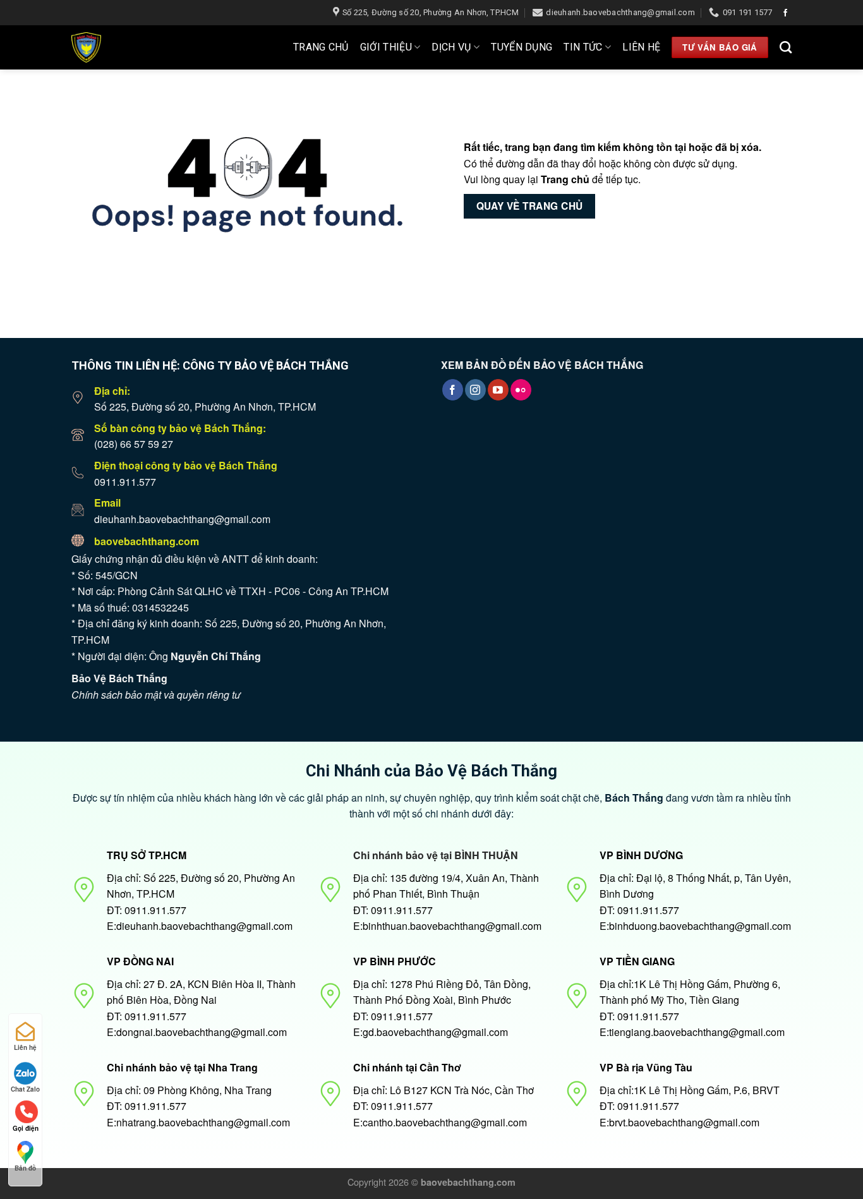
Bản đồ (25, 1168)
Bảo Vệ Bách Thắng (119, 678)
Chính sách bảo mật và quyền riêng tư (156, 694)
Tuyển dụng (521, 47)
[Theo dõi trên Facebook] (785, 13)
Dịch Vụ (451, 47)
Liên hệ (641, 47)
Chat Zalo (25, 1089)
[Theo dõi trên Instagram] (475, 390)
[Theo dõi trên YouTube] (498, 390)
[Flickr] (520, 390)
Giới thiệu (386, 47)
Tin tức (583, 47)
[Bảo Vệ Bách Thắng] (126, 47)
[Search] (786, 47)
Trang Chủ (321, 47)
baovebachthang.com (146, 541)
